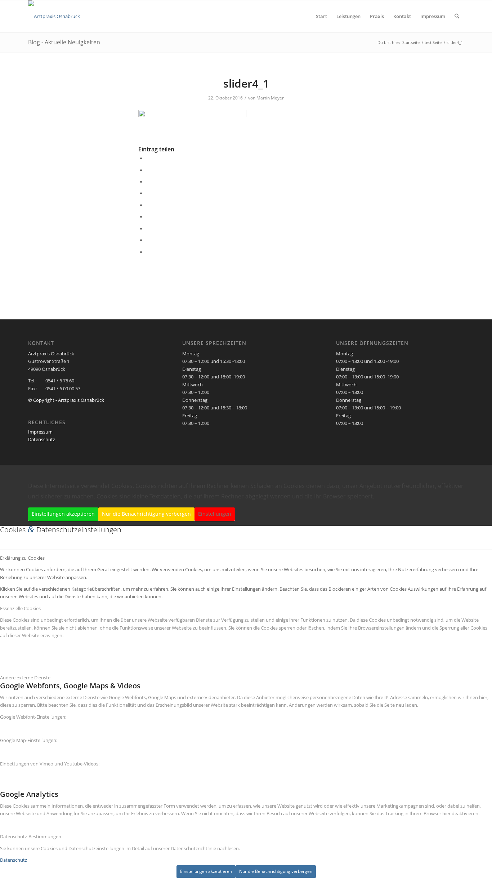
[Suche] (457, 16)
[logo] (54, 16)
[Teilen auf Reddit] (148, 239)
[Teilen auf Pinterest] (148, 192)
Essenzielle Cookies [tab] (20, 608)
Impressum (40, 432)
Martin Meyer (270, 98)
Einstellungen (214, 513)
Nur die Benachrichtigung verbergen (146, 513)
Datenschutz (41, 439)
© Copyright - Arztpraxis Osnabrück (66, 400)
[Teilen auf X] (148, 169)
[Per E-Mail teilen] (148, 251)
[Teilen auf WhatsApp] (148, 181)
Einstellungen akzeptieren (63, 513)
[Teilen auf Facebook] (148, 157)
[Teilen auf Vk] (148, 228)
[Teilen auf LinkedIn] (148, 204)
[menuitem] (321, 16)
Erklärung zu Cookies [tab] (22, 558)
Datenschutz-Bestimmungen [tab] (30, 836)
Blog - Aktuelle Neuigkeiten (64, 42)
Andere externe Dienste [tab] (25, 677)
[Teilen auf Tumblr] (148, 216)
